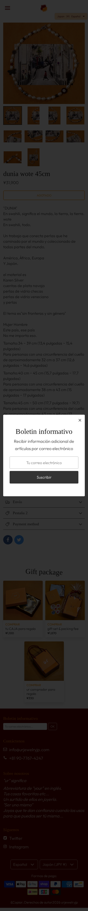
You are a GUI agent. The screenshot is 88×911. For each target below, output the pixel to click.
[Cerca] (80, 420)
